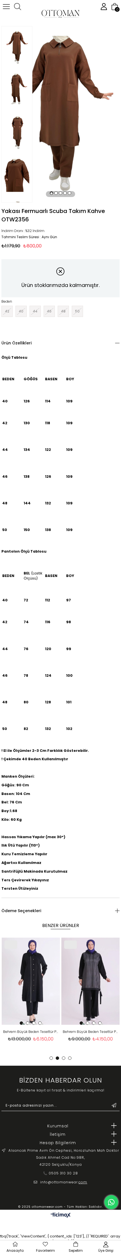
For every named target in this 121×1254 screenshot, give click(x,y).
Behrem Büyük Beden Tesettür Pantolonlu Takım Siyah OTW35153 (31, 1031)
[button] (51, 193)
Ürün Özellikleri (16, 343)
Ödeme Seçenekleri (21, 911)
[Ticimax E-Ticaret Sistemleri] (61, 1215)
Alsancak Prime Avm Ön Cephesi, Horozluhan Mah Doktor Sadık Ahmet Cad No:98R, (63, 1154)
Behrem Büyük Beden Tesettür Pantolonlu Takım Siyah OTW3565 (90, 1031)
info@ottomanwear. (63, 1182)
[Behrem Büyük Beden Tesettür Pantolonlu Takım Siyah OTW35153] (31, 981)
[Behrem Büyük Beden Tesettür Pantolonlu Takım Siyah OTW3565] (90, 981)
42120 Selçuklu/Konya (60, 1164)
